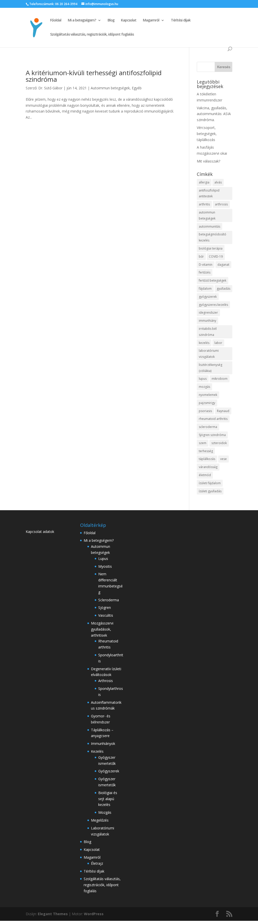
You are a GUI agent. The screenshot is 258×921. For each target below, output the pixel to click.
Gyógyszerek (108, 771)
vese (223, 459)
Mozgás (104, 812)
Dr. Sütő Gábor (50, 88)
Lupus (103, 558)
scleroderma (208, 427)
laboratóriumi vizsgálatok (209, 353)
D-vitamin (205, 264)
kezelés (204, 343)
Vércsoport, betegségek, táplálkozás (207, 133)
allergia (204, 182)
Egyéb (137, 88)
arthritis (204, 204)
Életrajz (97, 863)
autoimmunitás (209, 226)
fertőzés (204, 272)
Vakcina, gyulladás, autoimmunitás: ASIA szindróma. (214, 113)
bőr (201, 256)
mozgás (204, 387)
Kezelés (97, 751)
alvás (218, 182)
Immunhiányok (103, 743)
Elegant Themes (53, 913)
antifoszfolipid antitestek (209, 193)
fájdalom (205, 288)
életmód (205, 475)
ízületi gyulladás (210, 491)
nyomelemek (208, 395)
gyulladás (223, 288)
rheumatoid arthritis (213, 419)
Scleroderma (108, 600)
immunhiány (207, 320)
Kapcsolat (128, 20)
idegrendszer (208, 312)
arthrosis (221, 204)
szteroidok (219, 443)
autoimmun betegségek (207, 215)
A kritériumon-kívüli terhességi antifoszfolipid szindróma (94, 76)
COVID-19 (216, 256)
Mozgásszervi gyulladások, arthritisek (102, 629)
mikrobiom (220, 378)
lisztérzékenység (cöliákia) (210, 368)
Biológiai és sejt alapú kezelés (107, 798)
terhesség (206, 451)
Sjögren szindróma (212, 435)
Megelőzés (100, 820)
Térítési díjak (180, 20)
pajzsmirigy (207, 403)
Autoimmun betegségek (110, 88)
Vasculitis (105, 615)
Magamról (151, 20)
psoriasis (205, 411)
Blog (111, 20)
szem (202, 443)
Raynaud (223, 411)
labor (218, 343)
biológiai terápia (210, 248)
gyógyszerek (208, 296)
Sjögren (104, 607)
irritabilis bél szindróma (208, 332)
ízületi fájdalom (210, 483)
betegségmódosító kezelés (212, 237)
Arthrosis (105, 680)
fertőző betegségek (212, 280)
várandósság (208, 467)
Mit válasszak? (208, 161)
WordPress (94, 913)
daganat (223, 264)
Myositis (105, 566)
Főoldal (55, 20)
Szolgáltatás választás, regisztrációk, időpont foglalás (92, 35)
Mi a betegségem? (82, 20)
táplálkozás (207, 459)
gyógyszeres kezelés (213, 305)
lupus (203, 378)
